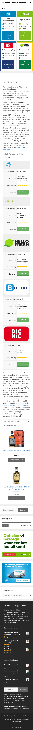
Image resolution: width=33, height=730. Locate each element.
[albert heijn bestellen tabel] (16, 583)
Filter (5, 525)
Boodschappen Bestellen (14, 3)
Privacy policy (16, 721)
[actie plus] (16, 556)
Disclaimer (25, 719)
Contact (18, 719)
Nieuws (12, 719)
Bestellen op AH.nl (16, 460)
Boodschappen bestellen (12, 716)
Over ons (6, 719)
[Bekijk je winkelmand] (30, 2)
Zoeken (23, 510)
